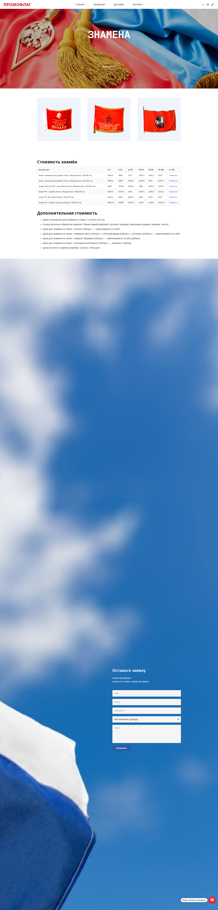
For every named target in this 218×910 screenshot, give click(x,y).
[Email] (208, 4)
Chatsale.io (212, 905)
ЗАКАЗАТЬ (109, 66)
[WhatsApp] (203, 4)
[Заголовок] (212, 4)
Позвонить (173, 175)
